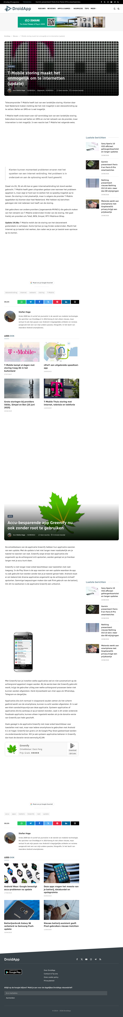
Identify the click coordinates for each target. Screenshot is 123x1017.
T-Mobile (50, 292)
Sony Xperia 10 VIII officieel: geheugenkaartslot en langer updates (110, 147)
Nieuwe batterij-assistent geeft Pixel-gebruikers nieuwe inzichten (61, 924)
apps (14, 814)
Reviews (51, 9)
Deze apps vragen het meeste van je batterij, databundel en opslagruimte (61, 889)
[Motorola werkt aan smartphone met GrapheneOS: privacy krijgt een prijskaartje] (92, 204)
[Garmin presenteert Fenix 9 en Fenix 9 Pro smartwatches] (92, 164)
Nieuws (42, 9)
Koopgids (78, 9)
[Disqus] (41, 450)
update (46, 814)
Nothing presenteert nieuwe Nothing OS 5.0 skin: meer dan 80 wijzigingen (110, 185)
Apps (10, 516)
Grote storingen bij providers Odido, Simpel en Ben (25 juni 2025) (19, 404)
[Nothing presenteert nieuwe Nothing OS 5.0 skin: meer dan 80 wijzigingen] (92, 183)
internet (23, 292)
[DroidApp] (18, 8)
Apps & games (64, 9)
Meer (93, 9)
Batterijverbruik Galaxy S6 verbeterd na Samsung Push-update (19, 926)
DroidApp (7, 36)
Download (72, 750)
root (38, 814)
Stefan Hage (20, 90)
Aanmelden (10, 998)
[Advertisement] (41, 145)
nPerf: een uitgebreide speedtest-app (61, 366)
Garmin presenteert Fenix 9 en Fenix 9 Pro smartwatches (58, 2)
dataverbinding (11, 292)
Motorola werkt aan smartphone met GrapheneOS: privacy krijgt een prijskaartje (110, 206)
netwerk (33, 292)
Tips (87, 9)
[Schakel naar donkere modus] (114, 9)
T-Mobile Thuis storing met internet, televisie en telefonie (59, 403)
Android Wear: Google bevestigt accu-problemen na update (20, 888)
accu (7, 814)
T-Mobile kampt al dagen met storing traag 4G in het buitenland (19, 368)
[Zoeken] (118, 8)
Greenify (24, 745)
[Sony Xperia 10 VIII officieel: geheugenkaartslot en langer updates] (92, 146)
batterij (22, 814)
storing (41, 292)
